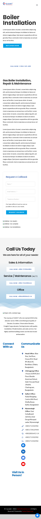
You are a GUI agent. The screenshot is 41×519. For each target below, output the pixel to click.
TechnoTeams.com (27, 511)
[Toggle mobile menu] (37, 5)
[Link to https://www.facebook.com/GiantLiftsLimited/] (23, 445)
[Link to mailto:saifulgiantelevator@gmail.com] (23, 458)
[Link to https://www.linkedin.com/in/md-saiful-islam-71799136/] (23, 451)
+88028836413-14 (32, 433)
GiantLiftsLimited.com (23, 509)
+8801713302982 (31, 426)
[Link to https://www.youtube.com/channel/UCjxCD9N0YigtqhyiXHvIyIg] (23, 464)
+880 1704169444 (32, 430)
